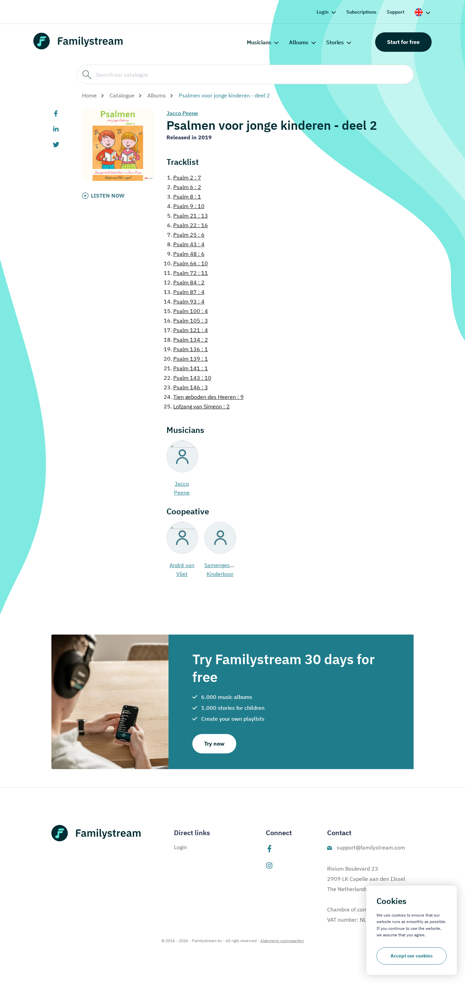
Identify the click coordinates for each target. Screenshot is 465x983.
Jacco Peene (182, 113)
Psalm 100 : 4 (186, 311)
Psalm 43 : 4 (186, 244)
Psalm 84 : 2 (184, 282)
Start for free (403, 41)
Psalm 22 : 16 (187, 225)
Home (89, 95)
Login (322, 12)
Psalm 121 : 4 (186, 330)
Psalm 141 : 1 (186, 368)
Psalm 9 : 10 (186, 206)
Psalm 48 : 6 (186, 253)
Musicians (259, 42)
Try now (214, 743)
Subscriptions (361, 12)
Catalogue (122, 95)
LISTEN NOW (108, 195)
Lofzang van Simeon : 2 (197, 406)
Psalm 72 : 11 (186, 272)
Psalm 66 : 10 (186, 263)
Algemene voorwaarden (282, 940)
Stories (335, 42)
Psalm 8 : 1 (184, 196)
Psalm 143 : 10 (187, 377)
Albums (298, 42)
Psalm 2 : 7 (184, 177)
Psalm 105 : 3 (186, 320)
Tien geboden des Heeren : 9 (204, 396)
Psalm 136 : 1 (186, 349)
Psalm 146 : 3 (186, 387)
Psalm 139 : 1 (186, 358)
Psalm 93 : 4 (184, 301)
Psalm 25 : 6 (186, 234)
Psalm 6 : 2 (184, 187)
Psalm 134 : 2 (186, 339)
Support (395, 12)
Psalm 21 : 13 (187, 215)
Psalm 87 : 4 (184, 291)
